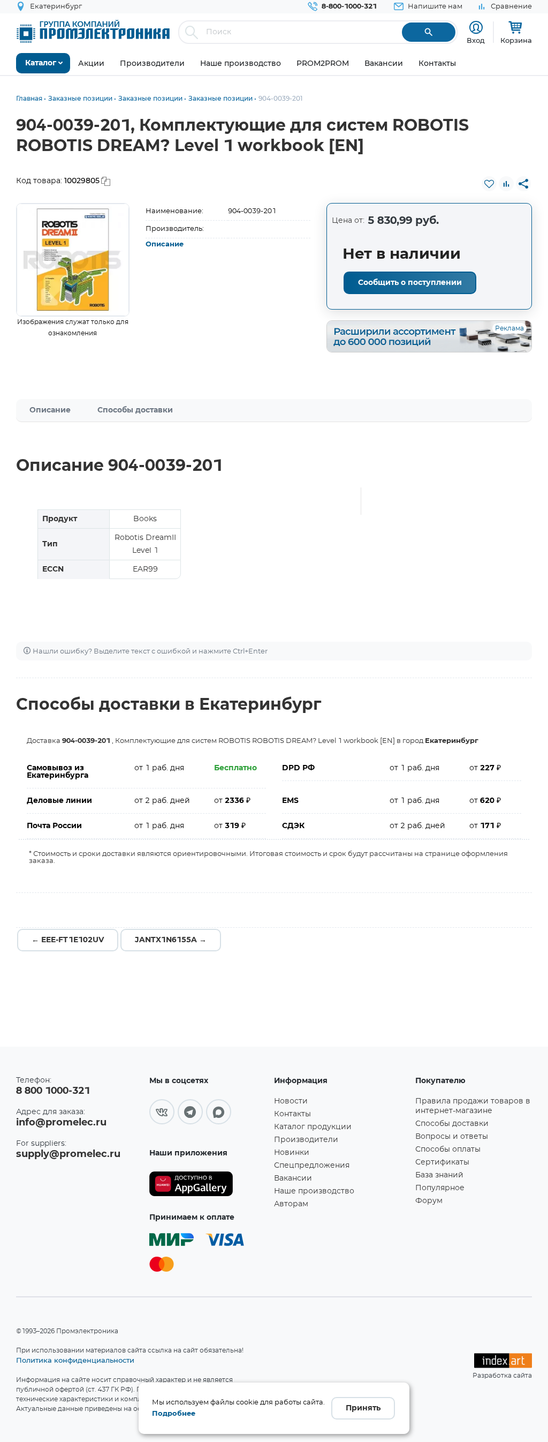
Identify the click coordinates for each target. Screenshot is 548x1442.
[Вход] (476, 27)
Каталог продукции (313, 1127)
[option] (73, 260)
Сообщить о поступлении (410, 283)
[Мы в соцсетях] (161, 1111)
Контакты (292, 1114)
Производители (306, 1140)
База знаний (439, 1175)
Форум (429, 1201)
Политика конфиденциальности (75, 1360)
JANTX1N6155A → (171, 940)
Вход (476, 40)
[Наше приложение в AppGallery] (208, 1184)
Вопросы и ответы (451, 1136)
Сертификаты (442, 1162)
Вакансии (293, 1178)
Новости (291, 1101)
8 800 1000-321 (53, 1091)
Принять (363, 1408)
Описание (165, 244)
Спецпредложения (311, 1165)
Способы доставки (135, 410)
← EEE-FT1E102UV (68, 940)
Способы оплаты (448, 1149)
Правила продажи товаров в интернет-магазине (472, 1106)
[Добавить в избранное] (489, 183)
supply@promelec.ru (68, 1154)
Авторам (291, 1204)
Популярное (440, 1188)
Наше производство (314, 1191)
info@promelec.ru (61, 1123)
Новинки (291, 1152)
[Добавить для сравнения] (506, 183)
